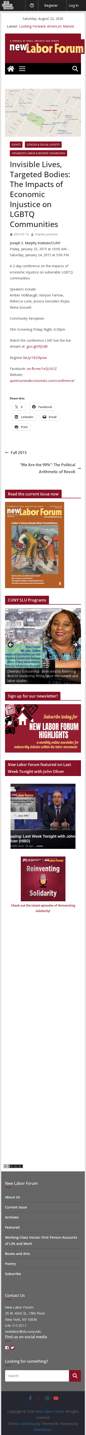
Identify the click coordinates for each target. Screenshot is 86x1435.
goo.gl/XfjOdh (37, 346)
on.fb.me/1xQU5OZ (42, 368)
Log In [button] (74, 5)
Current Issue (16, 1207)
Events (16, 144)
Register (51, 5)
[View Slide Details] (43, 646)
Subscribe (13, 1273)
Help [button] (31, 5)
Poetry (10, 1263)
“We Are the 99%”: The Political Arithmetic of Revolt (47, 468)
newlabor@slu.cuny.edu (23, 1331)
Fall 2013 (19, 452)
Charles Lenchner (46, 234)
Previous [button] (11, 645)
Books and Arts (17, 1253)
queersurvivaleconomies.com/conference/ (42, 380)
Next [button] (75, 645)
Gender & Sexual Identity (43, 144)
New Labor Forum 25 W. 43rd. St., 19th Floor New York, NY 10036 (25, 1313)
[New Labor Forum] (10, 68)
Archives (12, 1217)
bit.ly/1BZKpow (35, 357)
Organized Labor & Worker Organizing (38, 153)
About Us (12, 1197)
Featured (12, 1227)
